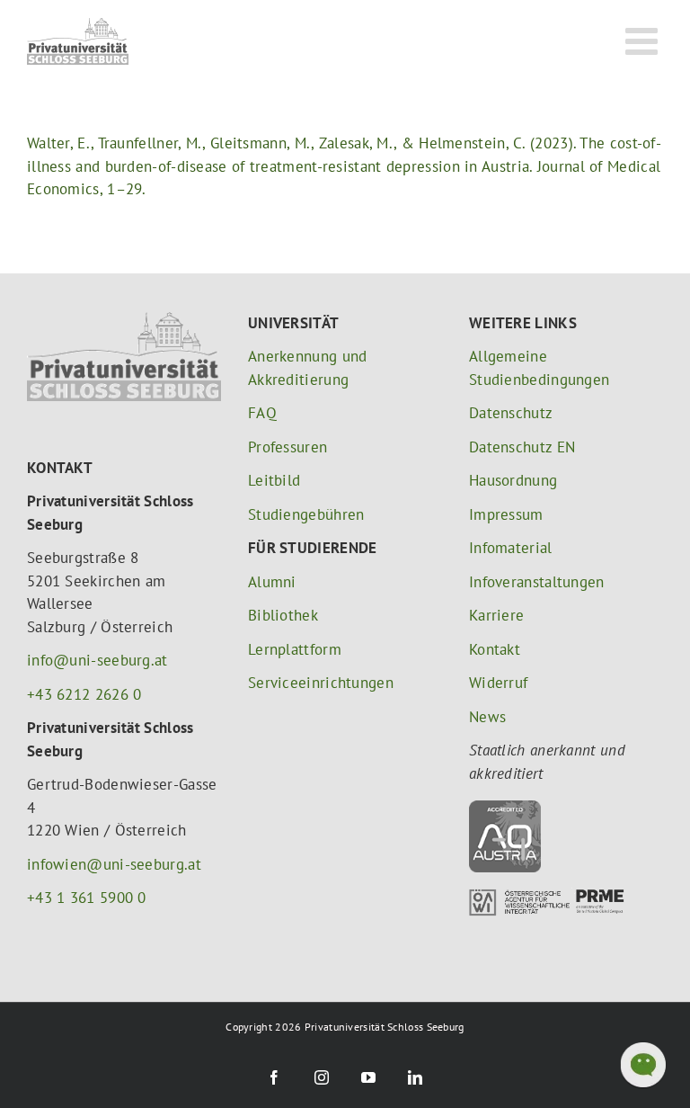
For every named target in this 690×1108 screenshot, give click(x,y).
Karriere (496, 615)
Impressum (506, 514)
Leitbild (274, 480)
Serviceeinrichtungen (321, 682)
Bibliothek (283, 615)
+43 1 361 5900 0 (86, 897)
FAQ (262, 413)
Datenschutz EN (522, 447)
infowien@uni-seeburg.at (114, 864)
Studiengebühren (306, 514)
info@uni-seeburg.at (97, 660)
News (487, 717)
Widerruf (498, 682)
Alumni (272, 582)
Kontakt (494, 649)
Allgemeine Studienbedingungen (539, 367)
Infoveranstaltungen (537, 582)
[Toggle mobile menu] (644, 40)
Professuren (287, 447)
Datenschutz (511, 413)
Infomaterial (511, 548)
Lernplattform (294, 649)
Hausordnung (513, 480)
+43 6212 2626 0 (84, 694)
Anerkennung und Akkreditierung (307, 367)
